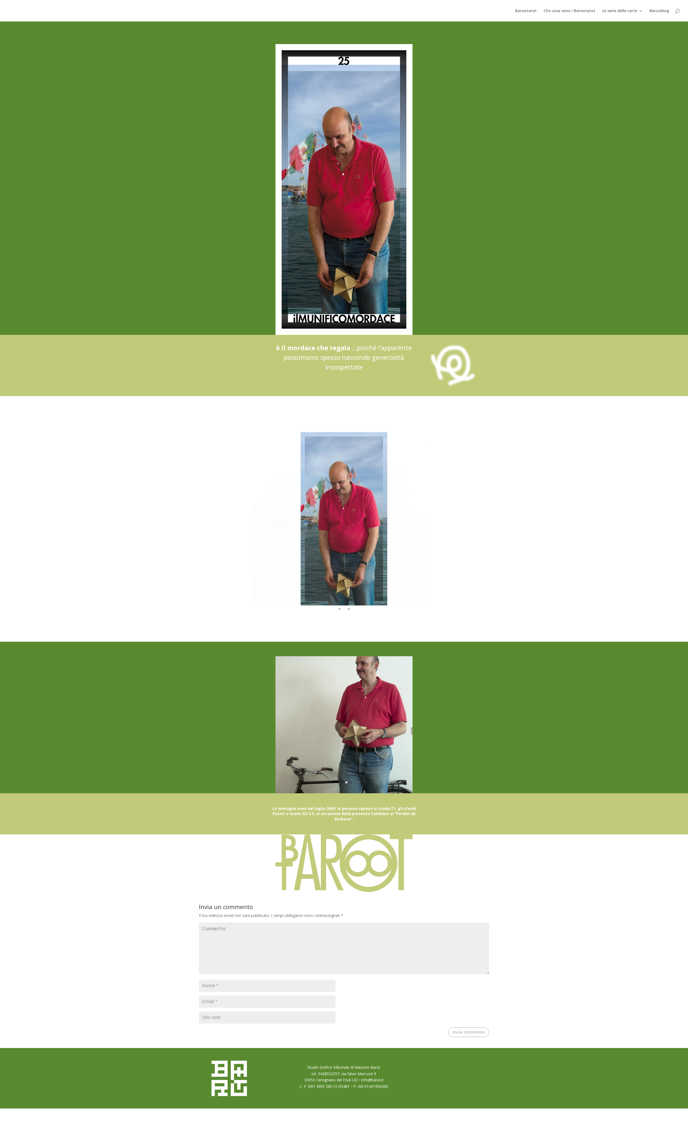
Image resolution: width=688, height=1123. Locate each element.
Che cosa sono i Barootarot (569, 11)
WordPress (269, 1115)
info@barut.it (372, 1079)
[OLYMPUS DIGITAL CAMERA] (344, 618)
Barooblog (659, 11)
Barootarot (526, 11)
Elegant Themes (228, 1115)
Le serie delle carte (619, 11)
